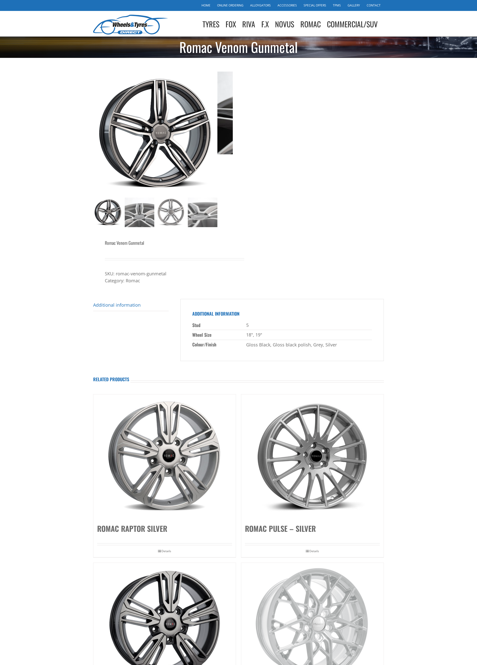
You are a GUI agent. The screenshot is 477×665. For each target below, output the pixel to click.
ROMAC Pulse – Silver (280, 528)
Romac (133, 281)
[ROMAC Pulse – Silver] (312, 456)
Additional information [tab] (117, 305)
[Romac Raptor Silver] (164, 456)
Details (166, 551)
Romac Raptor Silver (132, 528)
